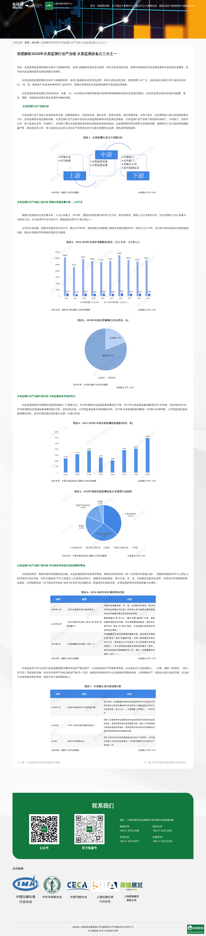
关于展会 (116, 5)
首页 (92, 5)
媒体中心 (188, 5)
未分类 (35, 42)
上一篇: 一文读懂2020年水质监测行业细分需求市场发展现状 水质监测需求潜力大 (39, 762)
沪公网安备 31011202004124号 (103, 930)
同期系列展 (103, 5)
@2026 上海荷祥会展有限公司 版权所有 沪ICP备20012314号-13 (103, 926)
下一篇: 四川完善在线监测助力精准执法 (165, 762)
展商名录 (152, 5)
